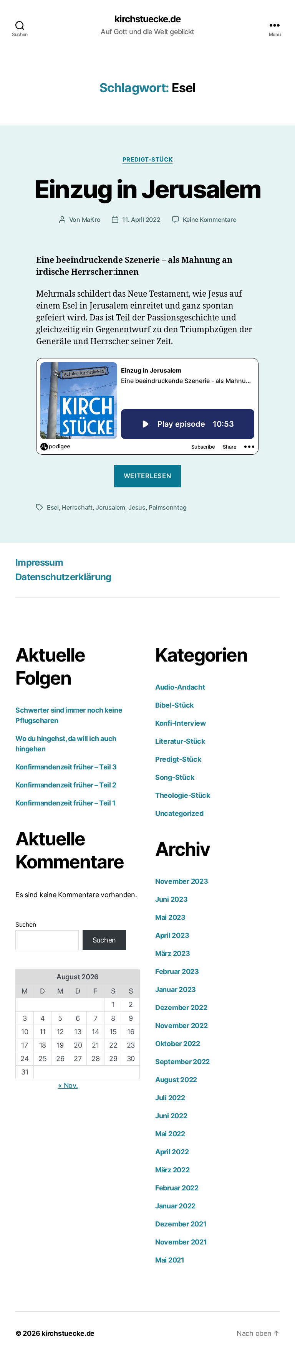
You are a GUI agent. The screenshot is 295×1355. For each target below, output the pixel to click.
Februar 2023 (177, 971)
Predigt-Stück (147, 159)
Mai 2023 (170, 917)
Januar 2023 (175, 989)
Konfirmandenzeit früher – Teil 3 (66, 767)
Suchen (25, 924)
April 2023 (172, 935)
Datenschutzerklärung (63, 577)
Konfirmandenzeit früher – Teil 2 (65, 785)
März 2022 (172, 1170)
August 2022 (176, 1080)
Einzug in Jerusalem (147, 189)
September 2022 (182, 1062)
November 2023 (181, 881)
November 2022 (181, 1026)
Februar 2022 (177, 1188)
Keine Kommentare (209, 219)
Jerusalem (110, 507)
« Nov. (68, 1085)
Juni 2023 (171, 899)
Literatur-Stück (180, 741)
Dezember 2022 (181, 1007)
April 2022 (172, 1152)
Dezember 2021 (181, 1224)
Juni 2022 (171, 1116)
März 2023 (172, 953)
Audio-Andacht (180, 687)
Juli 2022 (170, 1098)
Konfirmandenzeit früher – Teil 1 (65, 803)
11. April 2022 (141, 219)
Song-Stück (174, 777)
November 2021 (181, 1242)
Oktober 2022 (177, 1044)
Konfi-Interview (180, 723)
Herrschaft (77, 507)
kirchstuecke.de (147, 19)
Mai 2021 (169, 1260)
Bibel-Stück (174, 705)
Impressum (39, 562)
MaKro (91, 219)
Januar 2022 (175, 1206)
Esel (53, 507)
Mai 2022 (170, 1134)
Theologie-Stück (182, 795)
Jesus (137, 507)
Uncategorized (179, 813)
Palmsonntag (167, 507)
